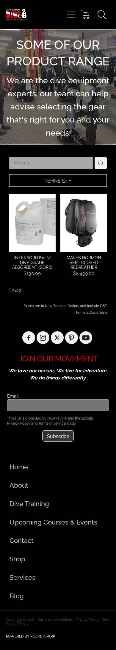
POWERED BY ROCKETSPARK (30, 635)
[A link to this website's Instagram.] (43, 337)
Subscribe (58, 436)
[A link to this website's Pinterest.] (71, 337)
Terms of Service (52, 423)
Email (12, 395)
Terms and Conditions (55, 619)
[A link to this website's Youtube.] (85, 337)
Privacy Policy (18, 423)
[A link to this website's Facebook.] (28, 337)
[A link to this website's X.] (57, 337)
